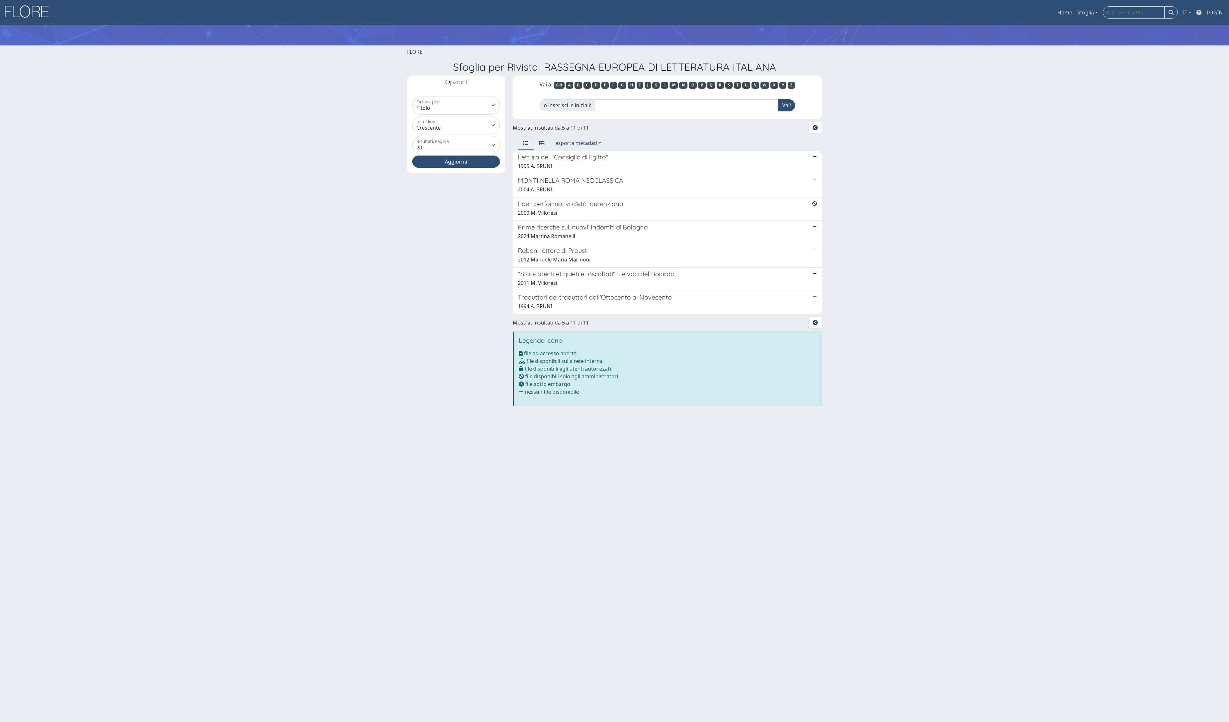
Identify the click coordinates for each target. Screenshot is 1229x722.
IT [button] (1185, 12)
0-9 (559, 85)
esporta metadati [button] (576, 143)
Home (1064, 12)
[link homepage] (29, 12)
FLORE (414, 51)
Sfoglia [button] (1085, 12)
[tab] (526, 143)
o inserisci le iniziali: (567, 105)
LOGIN (1215, 12)
